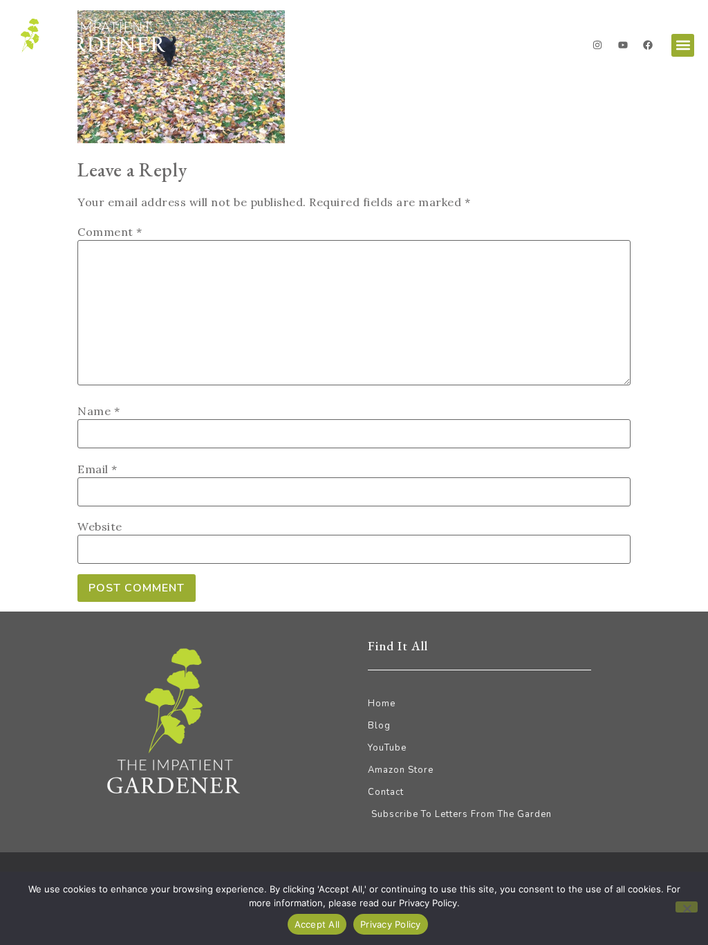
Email (97, 469)
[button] (682, 45)
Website (99, 526)
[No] (687, 906)
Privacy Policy (390, 924)
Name (98, 410)
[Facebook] (648, 45)
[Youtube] (623, 45)
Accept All (317, 924)
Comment (109, 231)
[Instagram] (597, 45)
